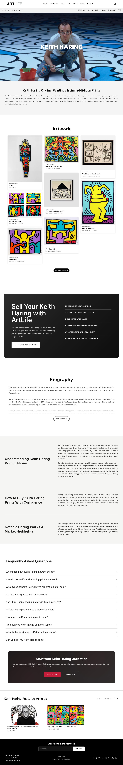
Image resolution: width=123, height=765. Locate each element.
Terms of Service (66, 759)
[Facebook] (109, 758)
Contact (90, 4)
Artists (45, 4)
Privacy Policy (56, 759)
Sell (69, 4)
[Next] (117, 698)
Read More (60, 418)
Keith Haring (80, 10)
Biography (111, 10)
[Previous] (114, 698)
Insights (103, 10)
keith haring (15, 10)
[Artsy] (116, 758)
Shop (63, 4)
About (75, 4)
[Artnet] (113, 758)
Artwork (90, 10)
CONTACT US (52, 674)
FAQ (119, 10)
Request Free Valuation (26, 345)
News (82, 4)
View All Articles (103, 698)
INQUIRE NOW (71, 674)
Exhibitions (54, 4)
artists (4, 10)
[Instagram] (106, 758)
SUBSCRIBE (79, 748)
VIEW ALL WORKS (61, 270)
